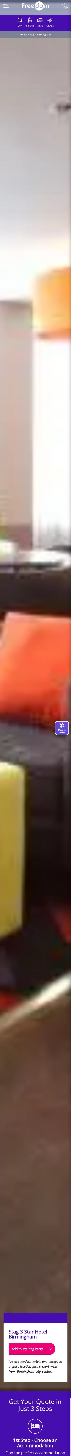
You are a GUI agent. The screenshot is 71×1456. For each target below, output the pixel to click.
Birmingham (44, 34)
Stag (32, 34)
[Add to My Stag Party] (32, 1356)
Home (23, 34)
